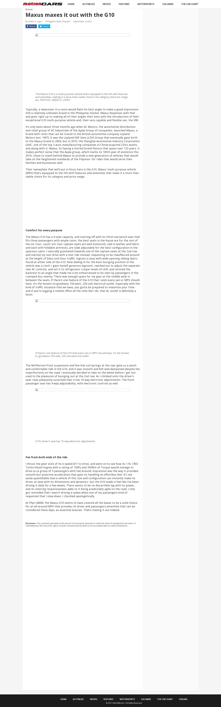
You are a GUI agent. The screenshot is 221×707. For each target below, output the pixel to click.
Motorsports (145, 4)
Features (124, 4)
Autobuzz (88, 4)
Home (71, 4)
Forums (183, 699)
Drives (107, 4)
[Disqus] (83, 569)
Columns (167, 4)
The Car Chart (189, 4)
